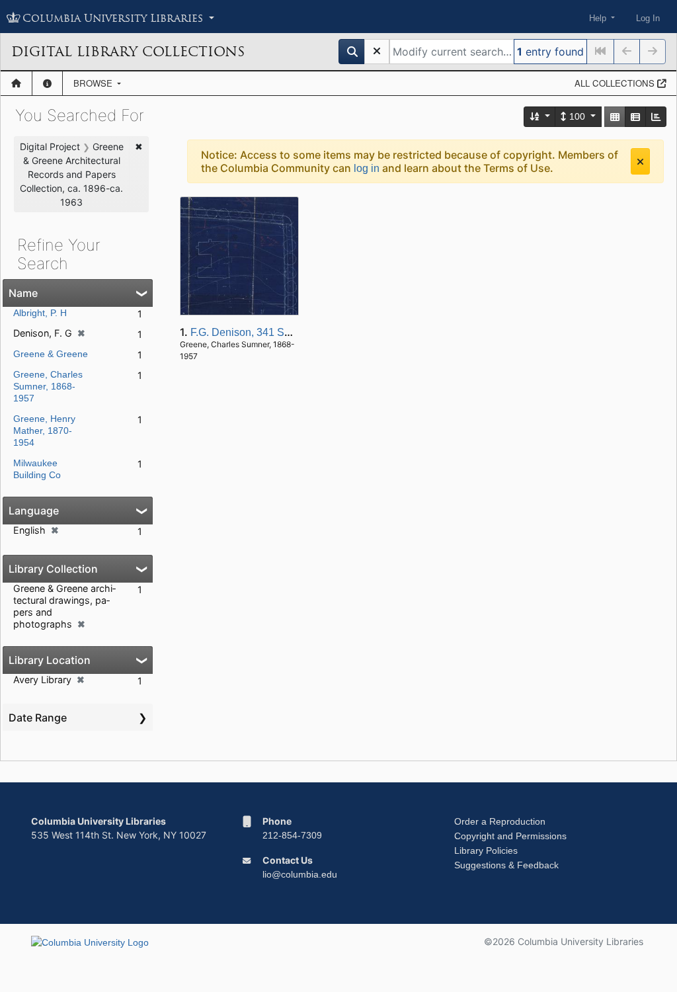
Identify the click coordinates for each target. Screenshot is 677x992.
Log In (648, 18)
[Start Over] (376, 51)
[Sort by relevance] (540, 116)
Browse (94, 83)
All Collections (616, 83)
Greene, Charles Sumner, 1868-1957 (48, 386)
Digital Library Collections (128, 52)
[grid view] (614, 116)
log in (366, 168)
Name (23, 293)
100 (577, 116)
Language (34, 510)
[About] (47, 83)
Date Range (38, 717)
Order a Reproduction (499, 821)
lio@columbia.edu (299, 874)
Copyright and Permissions (510, 836)
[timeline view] (655, 116)
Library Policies (486, 850)
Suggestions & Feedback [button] (506, 865)
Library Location (50, 660)
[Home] (16, 83)
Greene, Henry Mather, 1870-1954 (44, 430)
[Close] (640, 161)
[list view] (635, 116)
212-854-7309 (292, 835)
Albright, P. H (40, 313)
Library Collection (53, 568)
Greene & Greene (50, 354)
